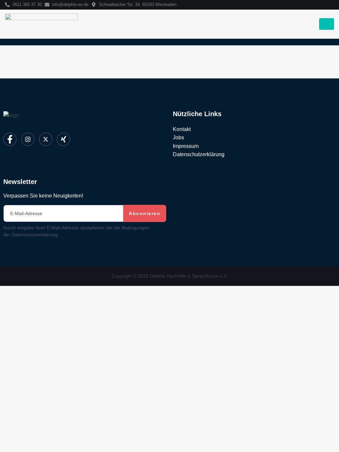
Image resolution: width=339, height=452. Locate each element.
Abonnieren (144, 213)
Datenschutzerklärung (198, 154)
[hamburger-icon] (326, 24)
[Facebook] (10, 139)
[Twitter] (45, 139)
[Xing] (63, 139)
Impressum (186, 146)
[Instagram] (27, 139)
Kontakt (182, 129)
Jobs (178, 137)
